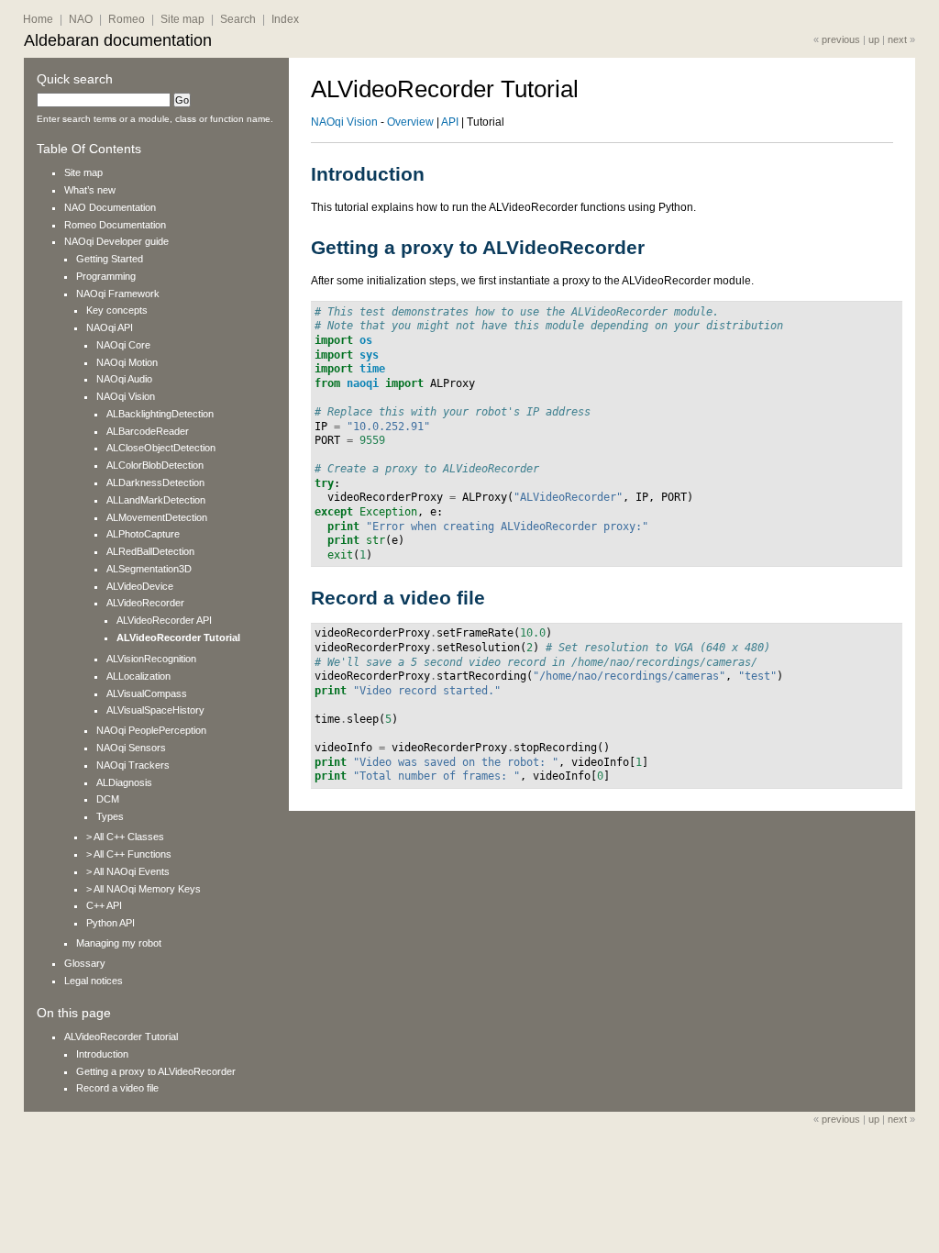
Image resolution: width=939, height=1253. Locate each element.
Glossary (84, 963)
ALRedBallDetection (150, 551)
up (873, 39)
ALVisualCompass (146, 693)
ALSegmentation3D (149, 568)
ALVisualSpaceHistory (155, 709)
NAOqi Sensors (131, 747)
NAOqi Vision (125, 396)
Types (110, 816)
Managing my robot (118, 942)
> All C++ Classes (125, 836)
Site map (182, 19)
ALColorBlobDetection (155, 465)
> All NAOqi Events (128, 871)
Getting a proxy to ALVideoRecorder (156, 1071)
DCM (107, 798)
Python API (110, 922)
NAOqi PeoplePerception (151, 730)
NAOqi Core (123, 344)
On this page (74, 1013)
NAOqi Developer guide (116, 241)
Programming (106, 276)
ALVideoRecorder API (164, 620)
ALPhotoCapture (143, 533)
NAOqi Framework (118, 293)
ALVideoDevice (139, 586)
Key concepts (117, 310)
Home (38, 19)
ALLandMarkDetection (155, 499)
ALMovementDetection (156, 517)
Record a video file (117, 1087)
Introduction (102, 1053)
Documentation (110, 207)
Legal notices (93, 980)
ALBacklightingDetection (160, 413)
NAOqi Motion (127, 362)
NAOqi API (109, 327)
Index (285, 19)
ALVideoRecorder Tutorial (178, 637)
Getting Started (109, 258)
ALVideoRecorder (145, 602)
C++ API (104, 905)
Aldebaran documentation (118, 40)
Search (238, 19)
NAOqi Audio (124, 378)
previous (841, 39)
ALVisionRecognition (151, 658)
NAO (81, 19)
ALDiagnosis (124, 782)
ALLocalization (138, 676)
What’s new (90, 189)
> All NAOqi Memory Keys (143, 888)
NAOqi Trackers (133, 765)
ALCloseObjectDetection (160, 447)
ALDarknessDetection (155, 482)
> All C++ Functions (128, 853)
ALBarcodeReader (147, 431)
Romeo (126, 19)
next (897, 39)
